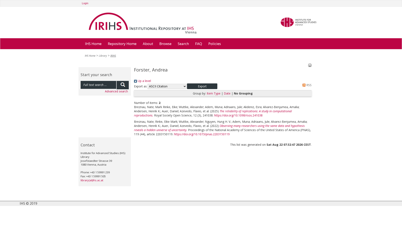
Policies (214, 43)
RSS (308, 85)
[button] (202, 86)
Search (183, 43)
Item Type (213, 93)
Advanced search (116, 91)
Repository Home (122, 43)
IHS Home (93, 43)
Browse (165, 43)
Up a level (144, 81)
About (148, 43)
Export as (140, 86)
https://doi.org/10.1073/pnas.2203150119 (202, 134)
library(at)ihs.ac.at (92, 180)
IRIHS (113, 55)
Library (103, 55)
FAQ (198, 43)
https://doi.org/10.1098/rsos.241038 (238, 115)
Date (227, 93)
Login (85, 3)
